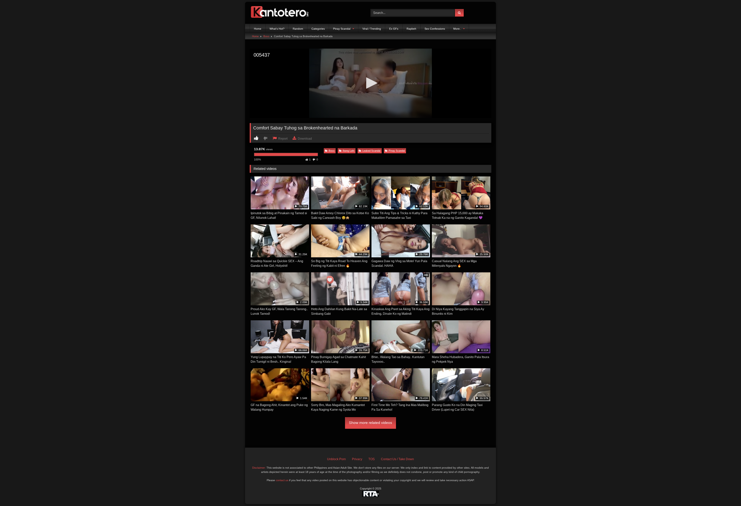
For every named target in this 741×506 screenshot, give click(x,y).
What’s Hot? (277, 28)
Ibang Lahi (348, 150)
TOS (371, 459)
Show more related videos (370, 423)
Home (257, 28)
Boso (266, 36)
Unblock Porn (336, 459)
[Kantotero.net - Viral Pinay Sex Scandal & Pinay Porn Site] (280, 13)
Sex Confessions (435, 28)
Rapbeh (411, 28)
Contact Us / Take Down (397, 459)
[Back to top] (729, 494)
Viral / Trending (371, 28)
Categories (318, 28)
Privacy (357, 459)
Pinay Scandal (341, 28)
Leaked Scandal (371, 150)
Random (298, 28)
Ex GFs (393, 28)
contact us (282, 480)
